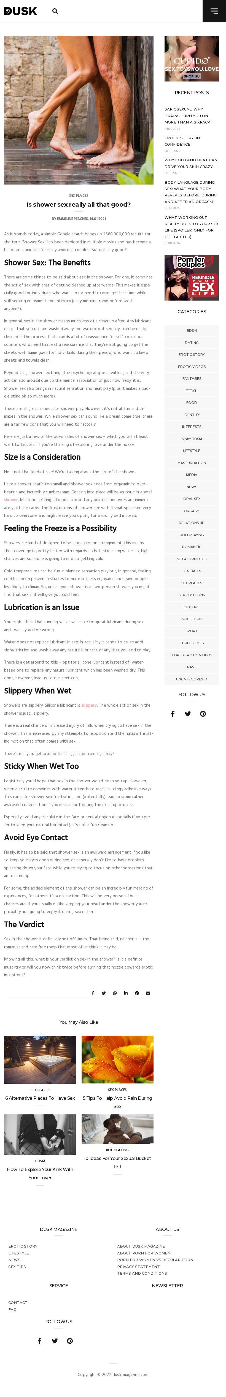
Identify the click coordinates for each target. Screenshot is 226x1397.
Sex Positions (192, 595)
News (192, 487)
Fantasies (191, 379)
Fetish (192, 391)
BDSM (192, 330)
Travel (192, 667)
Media (191, 475)
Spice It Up (192, 619)
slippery (89, 705)
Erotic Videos (192, 367)
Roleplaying (192, 535)
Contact (18, 1302)
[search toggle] (55, 11)
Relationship (192, 523)
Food (191, 403)
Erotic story (192, 354)
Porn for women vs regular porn (155, 1259)
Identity (192, 415)
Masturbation (191, 463)
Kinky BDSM (192, 439)
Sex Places (191, 583)
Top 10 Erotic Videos (191, 655)
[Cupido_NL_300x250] (192, 80)
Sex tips (191, 607)
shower (11, 500)
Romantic (191, 547)
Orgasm (192, 511)
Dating (192, 343)
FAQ (12, 1309)
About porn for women (143, 1253)
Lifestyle (191, 451)
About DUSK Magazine (141, 1246)
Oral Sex (191, 499)
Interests (191, 427)
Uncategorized (191, 679)
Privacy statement (138, 1266)
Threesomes (192, 643)
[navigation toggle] (214, 11)
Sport (191, 631)
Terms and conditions (142, 1273)
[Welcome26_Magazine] (192, 299)
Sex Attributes (191, 559)
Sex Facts (191, 571)
